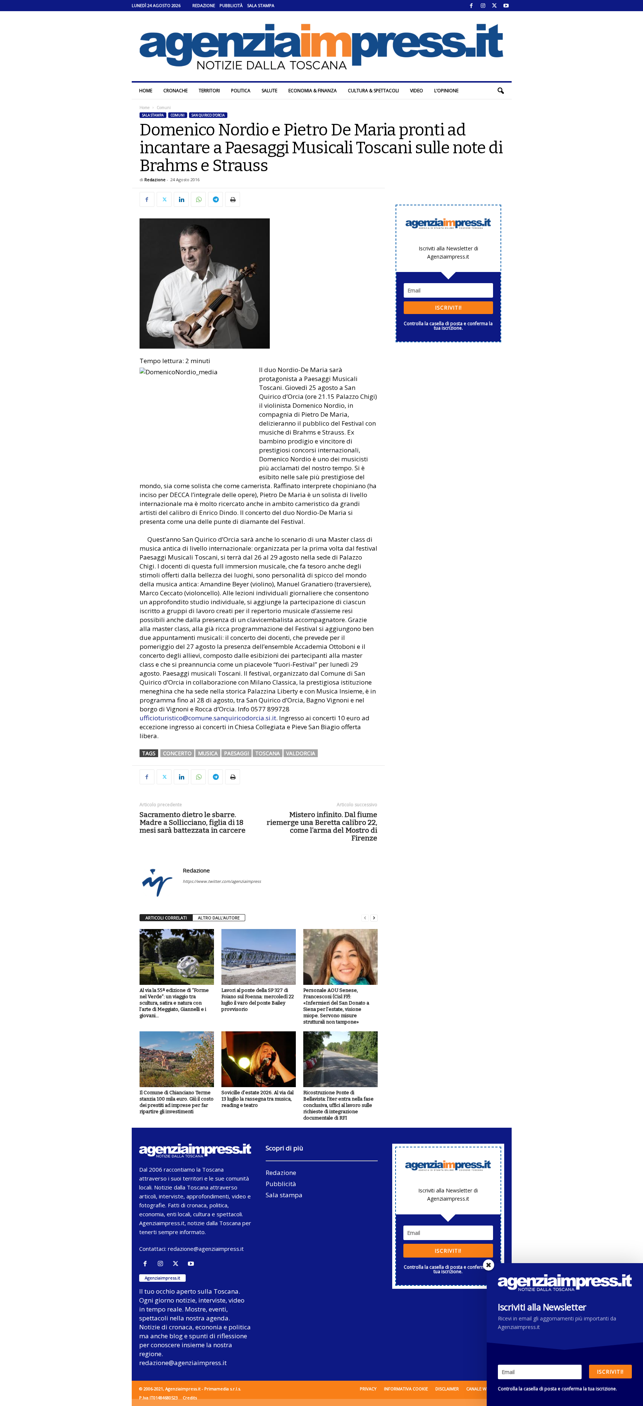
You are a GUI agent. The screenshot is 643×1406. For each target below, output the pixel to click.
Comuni (178, 115)
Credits (190, 1397)
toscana (267, 753)
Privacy (368, 1388)
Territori (209, 90)
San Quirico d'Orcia (208, 115)
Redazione (203, 5)
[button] (500, 91)
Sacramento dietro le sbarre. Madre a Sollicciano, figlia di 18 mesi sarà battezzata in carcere (193, 822)
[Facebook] (471, 5)
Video (416, 90)
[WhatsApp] (198, 199)
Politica (240, 90)
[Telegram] (215, 199)
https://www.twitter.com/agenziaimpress (222, 881)
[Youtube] (506, 5)
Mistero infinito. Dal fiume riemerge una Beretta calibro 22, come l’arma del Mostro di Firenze (322, 826)
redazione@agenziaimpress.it (206, 1248)
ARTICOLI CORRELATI (166, 917)
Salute (269, 90)
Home (145, 90)
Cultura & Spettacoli (373, 90)
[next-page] (374, 918)
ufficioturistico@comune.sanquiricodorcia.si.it (208, 718)
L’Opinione (446, 90)
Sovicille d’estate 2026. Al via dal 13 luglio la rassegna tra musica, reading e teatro (257, 1099)
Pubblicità (231, 5)
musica (208, 753)
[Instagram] (483, 5)
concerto (177, 753)
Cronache (175, 90)
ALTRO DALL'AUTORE (219, 917)
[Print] (232, 199)
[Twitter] (494, 5)
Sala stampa (260, 5)
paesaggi (236, 753)
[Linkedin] (181, 199)
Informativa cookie (406, 1388)
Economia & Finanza (312, 90)
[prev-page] (365, 918)
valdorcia (300, 753)
